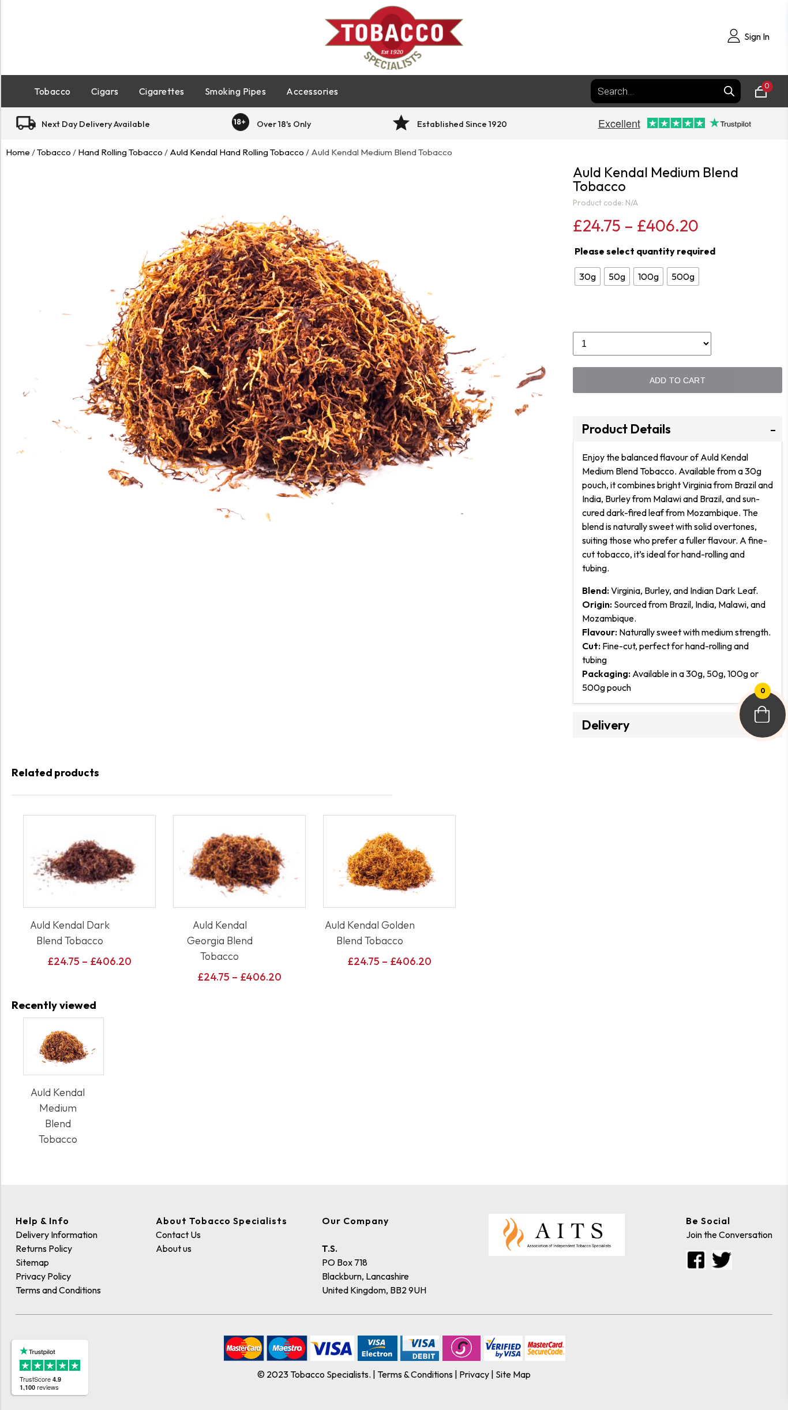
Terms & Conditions (415, 1374)
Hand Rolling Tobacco (120, 152)
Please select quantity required (645, 251)
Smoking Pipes (236, 91)
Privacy (474, 1374)
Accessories (312, 91)
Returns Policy (44, 1248)
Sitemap (32, 1262)
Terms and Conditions (58, 1290)
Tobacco (52, 91)
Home (18, 152)
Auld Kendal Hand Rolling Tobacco (237, 152)
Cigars (105, 91)
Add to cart (678, 380)
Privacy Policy (43, 1276)
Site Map (513, 1374)
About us (174, 1248)
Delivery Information (56, 1234)
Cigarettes (162, 91)
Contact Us (178, 1234)
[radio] (587, 276)
